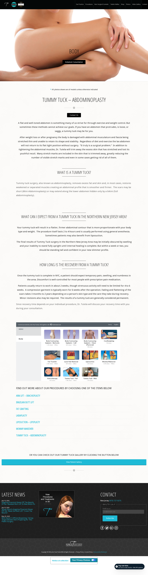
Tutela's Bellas (114, 4)
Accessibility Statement (100, 552)
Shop (122, 4)
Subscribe (110, 518)
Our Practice (80, 4)
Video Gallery (136, 4)
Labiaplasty (21, 415)
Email (106, 508)
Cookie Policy (88, 552)
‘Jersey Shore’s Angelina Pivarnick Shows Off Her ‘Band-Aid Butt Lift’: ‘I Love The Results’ (17, 511)
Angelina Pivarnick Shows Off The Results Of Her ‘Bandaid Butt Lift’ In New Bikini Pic (18, 503)
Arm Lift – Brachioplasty (28, 395)
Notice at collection (60, 560)
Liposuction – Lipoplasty (28, 422)
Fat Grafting (22, 409)
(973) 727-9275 (115, 501)
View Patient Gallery (74, 462)
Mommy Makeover (24, 428)
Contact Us (74, 115)
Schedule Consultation (74, 62)
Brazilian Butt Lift (25, 402)
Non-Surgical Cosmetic (101, 4)
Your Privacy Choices (81, 560)
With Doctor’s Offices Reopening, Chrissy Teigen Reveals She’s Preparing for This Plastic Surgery (17, 520)
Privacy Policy (79, 552)
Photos (128, 4)
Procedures (89, 4)
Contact (144, 4)
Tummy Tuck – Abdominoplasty (31, 435)
